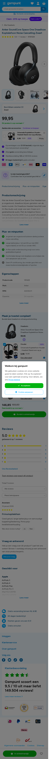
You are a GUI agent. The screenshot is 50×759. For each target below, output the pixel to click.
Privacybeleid (14, 380)
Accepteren (25, 385)
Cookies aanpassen (25, 392)
